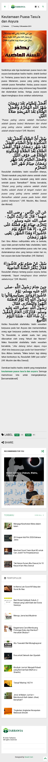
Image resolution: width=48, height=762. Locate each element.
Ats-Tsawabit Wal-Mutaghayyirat (27, 643)
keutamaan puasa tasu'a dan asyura (19, 371)
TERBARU (9, 515)
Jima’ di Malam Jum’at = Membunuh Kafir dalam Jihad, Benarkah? (26, 697)
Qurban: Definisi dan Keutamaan (22, 499)
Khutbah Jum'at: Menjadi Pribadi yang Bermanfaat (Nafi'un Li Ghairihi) (27, 669)
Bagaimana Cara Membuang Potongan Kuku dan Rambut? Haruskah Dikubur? (26, 630)
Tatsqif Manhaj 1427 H (23, 683)
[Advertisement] (22, 404)
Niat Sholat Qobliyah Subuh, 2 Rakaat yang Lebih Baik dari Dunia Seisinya (28, 602)
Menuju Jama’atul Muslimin (25, 616)
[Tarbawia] (18, 7)
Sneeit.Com (29, 757)
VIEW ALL (39, 515)
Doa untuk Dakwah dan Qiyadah (27, 655)
